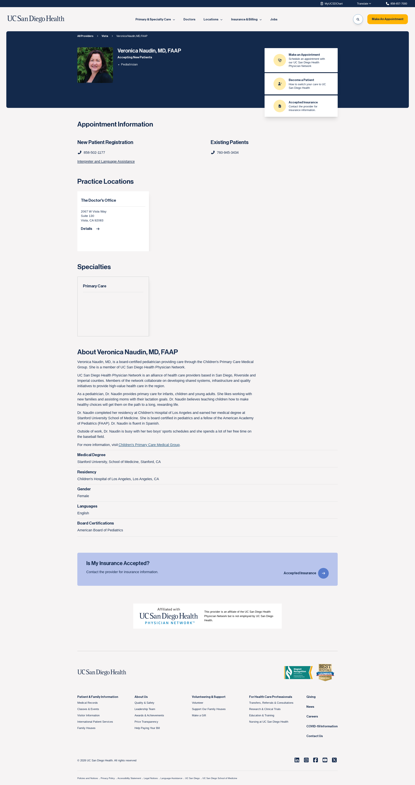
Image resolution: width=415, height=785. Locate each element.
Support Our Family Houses (209, 709)
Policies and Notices (87, 778)
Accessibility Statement (129, 778)
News (310, 706)
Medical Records (87, 702)
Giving (311, 696)
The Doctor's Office (98, 200)
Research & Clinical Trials (265, 709)
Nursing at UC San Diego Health (268, 721)
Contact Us (314, 736)
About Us (141, 696)
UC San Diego (192, 778)
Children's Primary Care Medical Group (149, 445)
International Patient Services (95, 721)
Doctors (189, 19)
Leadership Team (145, 709)
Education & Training (261, 715)
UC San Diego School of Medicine (219, 778)
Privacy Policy (108, 778)
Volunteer (197, 702)
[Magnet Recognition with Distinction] (298, 672)
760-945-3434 (228, 152)
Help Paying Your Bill (147, 728)
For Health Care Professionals (270, 696)
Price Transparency (146, 721)
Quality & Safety (144, 702)
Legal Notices (151, 778)
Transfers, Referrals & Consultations (271, 702)
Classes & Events (88, 709)
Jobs (273, 19)
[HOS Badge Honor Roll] (325, 672)
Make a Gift (199, 715)
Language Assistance (171, 778)
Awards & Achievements (149, 715)
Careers (312, 716)
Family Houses (86, 728)
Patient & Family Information (97, 696)
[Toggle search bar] (358, 19)
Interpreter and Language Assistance (106, 161)
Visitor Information (88, 715)
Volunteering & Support (208, 696)
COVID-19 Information (322, 726)
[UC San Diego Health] (108, 673)
